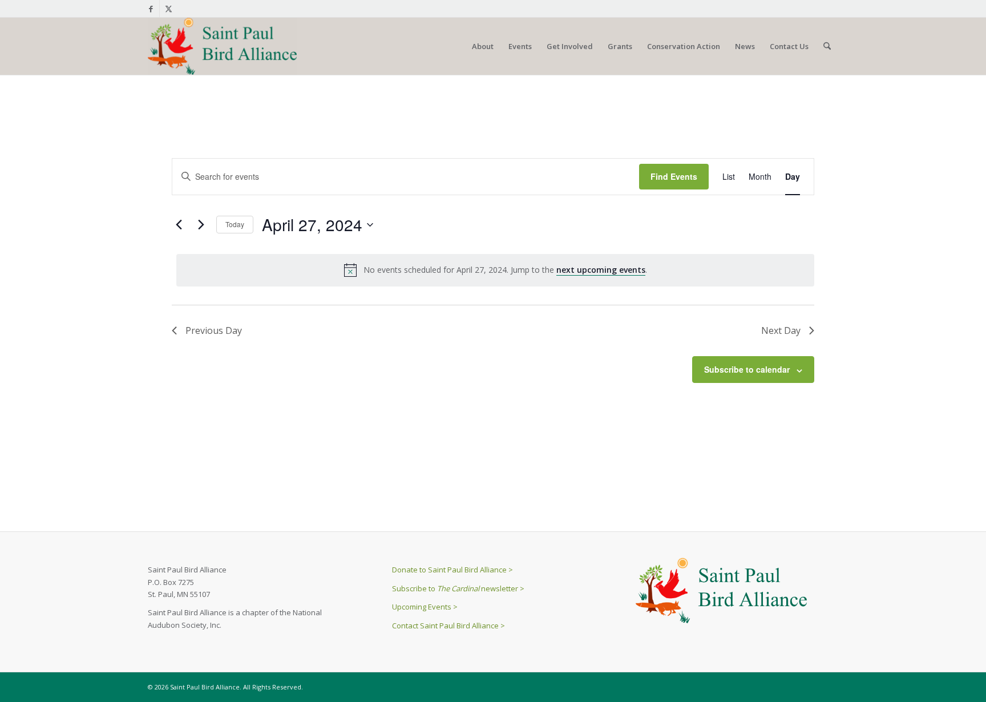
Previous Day (213, 330)
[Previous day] (178, 225)
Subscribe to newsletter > (458, 588)
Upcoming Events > (425, 607)
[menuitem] (482, 46)
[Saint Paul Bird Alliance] (222, 46)
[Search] (827, 46)
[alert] (495, 270)
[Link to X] (168, 8)
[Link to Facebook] (151, 8)
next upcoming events (600, 269)
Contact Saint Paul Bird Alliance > (448, 625)
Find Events (673, 176)
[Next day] (201, 225)
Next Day (781, 330)
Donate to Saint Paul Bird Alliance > (452, 569)
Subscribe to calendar (747, 369)
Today (234, 224)
